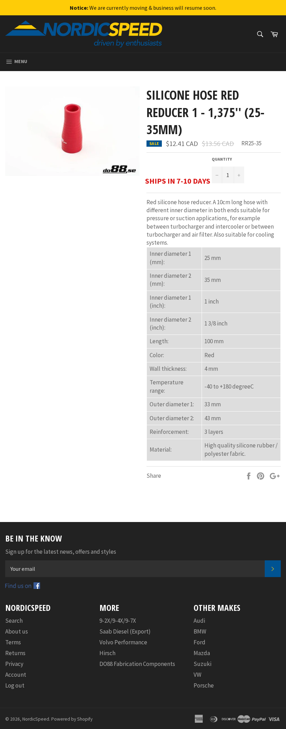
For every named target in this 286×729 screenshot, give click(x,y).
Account (15, 674)
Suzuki (202, 664)
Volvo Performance (123, 642)
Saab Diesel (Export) (125, 631)
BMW (200, 631)
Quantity (222, 159)
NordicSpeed (35, 719)
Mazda (202, 653)
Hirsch (107, 653)
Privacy (14, 664)
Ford (199, 642)
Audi (199, 620)
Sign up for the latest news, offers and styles (60, 551)
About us (16, 631)
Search (14, 620)
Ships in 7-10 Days (177, 181)
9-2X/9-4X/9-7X (117, 620)
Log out (14, 685)
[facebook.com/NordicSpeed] (22, 587)
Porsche (204, 685)
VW (197, 674)
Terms (13, 642)
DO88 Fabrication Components (137, 664)
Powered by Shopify (71, 719)
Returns (15, 653)
